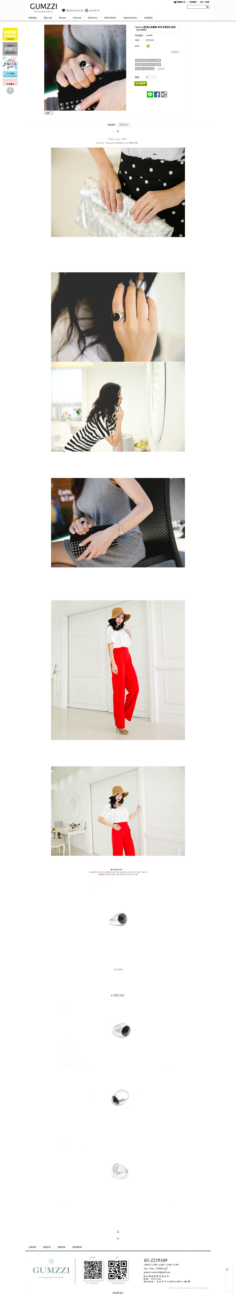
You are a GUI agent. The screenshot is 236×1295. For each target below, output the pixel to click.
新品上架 (48, 18)
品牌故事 (32, 1247)
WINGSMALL (110, 18)
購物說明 (61, 1247)
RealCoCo (92, 18)
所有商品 (33, 18)
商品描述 (111, 125)
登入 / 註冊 (204, 2)
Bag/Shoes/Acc (130, 18)
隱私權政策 (77, 1247)
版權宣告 (47, 1247)
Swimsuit (77, 18)
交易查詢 (192, 2)
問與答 (124, 125)
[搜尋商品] (208, 7)
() (181, 2)
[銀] (148, 46)
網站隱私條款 (118, 1293)
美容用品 (148, 18)
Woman (62, 18)
